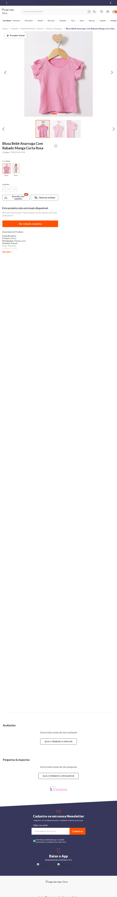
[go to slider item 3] (64, 113)
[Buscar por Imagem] (89, 11)
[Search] (94, 11)
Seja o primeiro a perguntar (58, 776)
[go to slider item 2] (73, 129)
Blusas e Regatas (54, 28)
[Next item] (110, 3)
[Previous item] (6, 3)
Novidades (7, 21)
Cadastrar (77, 831)
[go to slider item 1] (58, 129)
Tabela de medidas (47, 197)
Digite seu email (40, 825)
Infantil (14, 28)
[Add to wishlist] (55, 146)
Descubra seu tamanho (18, 197)
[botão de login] (107, 11)
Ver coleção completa (30, 223)
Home (5, 28)
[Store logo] (9, 11)
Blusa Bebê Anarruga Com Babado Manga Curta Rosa (91, 28)
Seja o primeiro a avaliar (58, 741)
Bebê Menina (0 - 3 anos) (32, 28)
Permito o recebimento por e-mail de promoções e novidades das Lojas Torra (51, 841)
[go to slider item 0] (43, 129)
